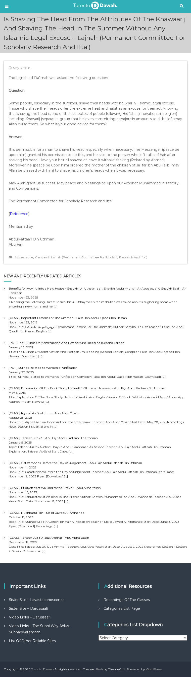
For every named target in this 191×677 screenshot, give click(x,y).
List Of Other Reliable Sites (32, 641)
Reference (19, 214)
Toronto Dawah (42, 669)
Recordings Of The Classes (126, 600)
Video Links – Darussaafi (30, 617)
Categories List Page (121, 608)
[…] (55, 306)
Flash (99, 669)
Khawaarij (42, 257)
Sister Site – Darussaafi (28, 608)
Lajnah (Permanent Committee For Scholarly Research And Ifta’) (99, 257)
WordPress (154, 669)
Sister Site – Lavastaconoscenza (36, 600)
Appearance (24, 257)
